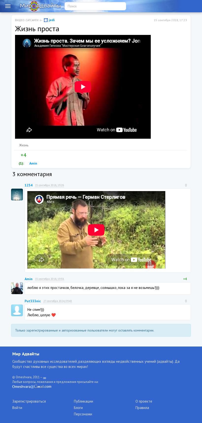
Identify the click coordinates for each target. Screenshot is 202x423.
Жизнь (23, 145)
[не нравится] (30, 155)
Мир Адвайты (25, 354)
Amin (33, 163)
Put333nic (33, 301)
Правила (142, 407)
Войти (17, 407)
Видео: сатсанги (26, 20)
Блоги (78, 407)
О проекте (143, 401)
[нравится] (17, 155)
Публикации (83, 401)
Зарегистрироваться (29, 401)
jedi (51, 20)
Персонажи (83, 414)
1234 (29, 185)
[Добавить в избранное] (40, 155)
